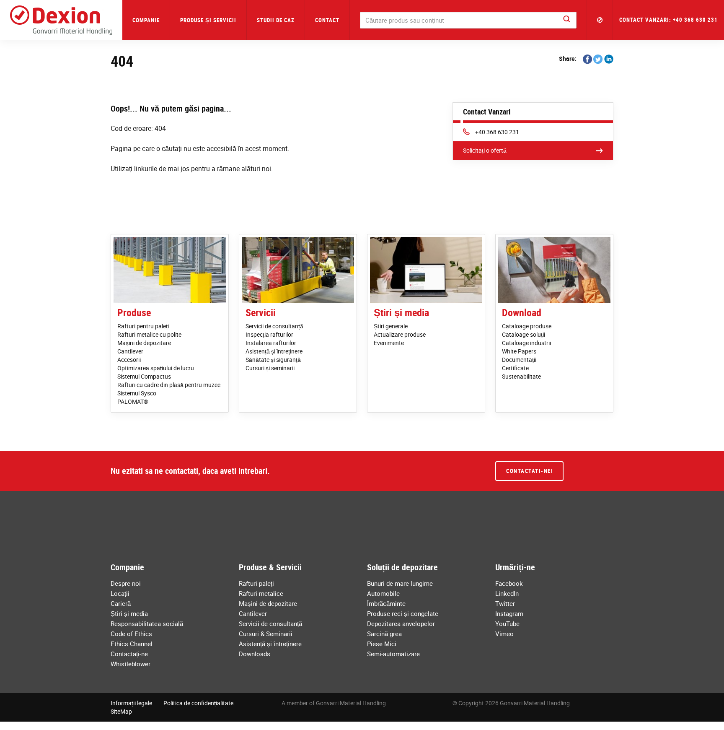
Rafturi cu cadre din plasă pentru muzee (168, 385)
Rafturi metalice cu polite (149, 334)
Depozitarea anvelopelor (401, 623)
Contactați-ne (129, 653)
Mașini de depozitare (144, 343)
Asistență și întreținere (274, 351)
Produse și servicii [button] (208, 20)
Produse (134, 312)
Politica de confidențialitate (198, 703)
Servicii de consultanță (274, 326)
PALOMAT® (132, 401)
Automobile (383, 593)
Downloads (254, 653)
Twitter (505, 603)
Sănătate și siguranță (273, 360)
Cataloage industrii (526, 343)
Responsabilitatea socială (147, 623)
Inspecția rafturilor (269, 334)
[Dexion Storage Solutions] (61, 20)
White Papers (519, 351)
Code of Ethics (131, 633)
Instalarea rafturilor (271, 343)
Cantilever (130, 351)
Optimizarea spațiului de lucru (155, 368)
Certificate (515, 368)
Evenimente (389, 343)
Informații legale (131, 703)
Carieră (121, 603)
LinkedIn (507, 593)
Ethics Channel (132, 643)
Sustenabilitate (521, 376)
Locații (120, 593)
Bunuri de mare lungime (400, 583)
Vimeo (504, 633)
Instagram (509, 613)
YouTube (507, 623)
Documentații (519, 360)
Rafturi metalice (261, 593)
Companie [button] (146, 20)
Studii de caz (276, 20)
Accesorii (129, 360)
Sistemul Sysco (136, 393)
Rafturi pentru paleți (143, 326)
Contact (327, 20)
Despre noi (126, 583)
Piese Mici (381, 643)
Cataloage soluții (523, 334)
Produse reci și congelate (402, 613)
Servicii (261, 312)
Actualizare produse (400, 334)
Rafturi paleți (256, 583)
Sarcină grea (384, 633)
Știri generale (391, 326)
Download (521, 312)
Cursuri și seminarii (270, 368)
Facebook (509, 583)
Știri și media (401, 312)
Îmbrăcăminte (386, 603)
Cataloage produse (526, 326)
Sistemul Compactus (144, 376)
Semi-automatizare (393, 653)
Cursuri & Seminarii (265, 633)
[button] (600, 20)
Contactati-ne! (529, 471)
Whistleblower (130, 664)
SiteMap (121, 711)
